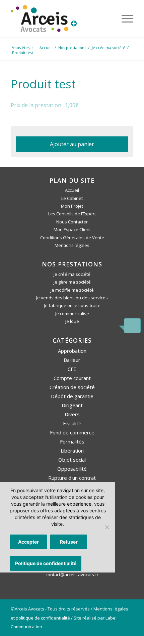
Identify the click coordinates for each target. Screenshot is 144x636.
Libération (72, 450)
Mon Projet (72, 206)
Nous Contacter (72, 222)
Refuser (69, 542)
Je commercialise (72, 313)
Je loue (72, 321)
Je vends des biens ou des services (72, 298)
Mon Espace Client (72, 229)
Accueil (72, 190)
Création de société (72, 387)
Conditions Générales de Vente (72, 238)
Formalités (72, 441)
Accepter (28, 542)
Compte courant (72, 378)
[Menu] (124, 18)
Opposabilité (72, 468)
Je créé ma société (72, 274)
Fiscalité (72, 423)
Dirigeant (72, 405)
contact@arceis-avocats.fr (72, 574)
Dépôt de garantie (72, 396)
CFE (72, 369)
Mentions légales (72, 245)
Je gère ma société (72, 282)
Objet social (72, 459)
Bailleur (72, 359)
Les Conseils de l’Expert (72, 214)
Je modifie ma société (72, 290)
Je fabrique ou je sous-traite (72, 305)
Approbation (72, 350)
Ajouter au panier (72, 144)
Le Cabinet (72, 198)
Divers (72, 414)
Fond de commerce (72, 432)
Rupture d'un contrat (72, 477)
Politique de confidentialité (45, 563)
